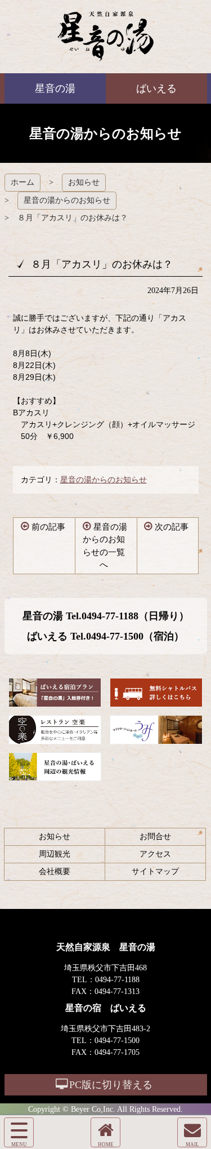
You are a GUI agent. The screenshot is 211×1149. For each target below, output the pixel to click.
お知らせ (84, 182)
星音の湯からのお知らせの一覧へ (105, 546)
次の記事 (171, 526)
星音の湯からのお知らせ (67, 200)
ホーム (22, 182)
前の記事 (48, 526)
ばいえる (105, 36)
